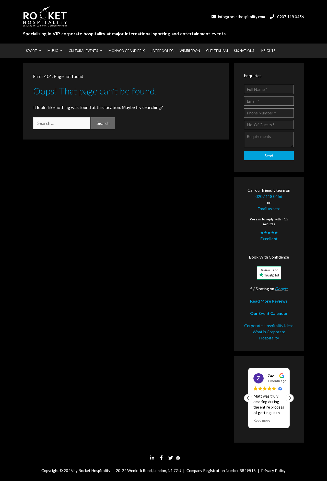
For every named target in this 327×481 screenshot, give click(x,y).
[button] (290, 398)
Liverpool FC (162, 51)
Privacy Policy (273, 470)
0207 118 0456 (290, 16)
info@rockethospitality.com (241, 16)
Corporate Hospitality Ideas (269, 325)
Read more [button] (261, 420)
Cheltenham (217, 51)
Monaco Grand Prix (127, 51)
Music (53, 51)
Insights (267, 51)
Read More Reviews (269, 300)
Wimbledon (190, 51)
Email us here (269, 208)
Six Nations (244, 51)
